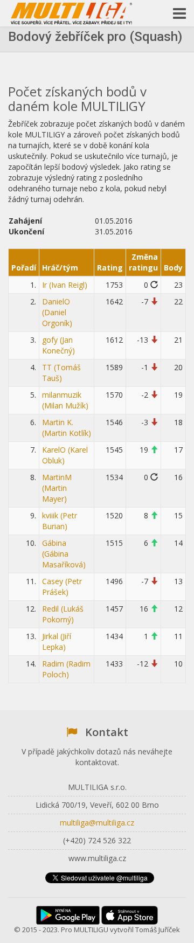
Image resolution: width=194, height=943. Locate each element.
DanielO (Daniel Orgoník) (57, 312)
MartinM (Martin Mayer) (57, 488)
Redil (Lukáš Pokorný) (63, 614)
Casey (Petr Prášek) (62, 586)
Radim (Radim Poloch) (66, 668)
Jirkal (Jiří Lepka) (56, 641)
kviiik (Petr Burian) (59, 520)
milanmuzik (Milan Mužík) (65, 400)
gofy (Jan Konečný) (58, 345)
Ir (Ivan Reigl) (64, 285)
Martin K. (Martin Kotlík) (66, 427)
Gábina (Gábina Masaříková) (64, 554)
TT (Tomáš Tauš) (61, 372)
